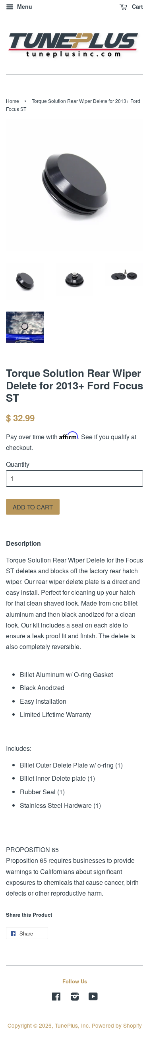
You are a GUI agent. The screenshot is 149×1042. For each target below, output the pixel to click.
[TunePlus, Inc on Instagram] (74, 998)
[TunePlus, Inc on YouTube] (93, 998)
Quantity (17, 464)
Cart (136, 6)
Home (12, 100)
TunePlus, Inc (72, 1025)
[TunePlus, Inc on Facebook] (56, 998)
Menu (23, 6)
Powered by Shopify (117, 1025)
